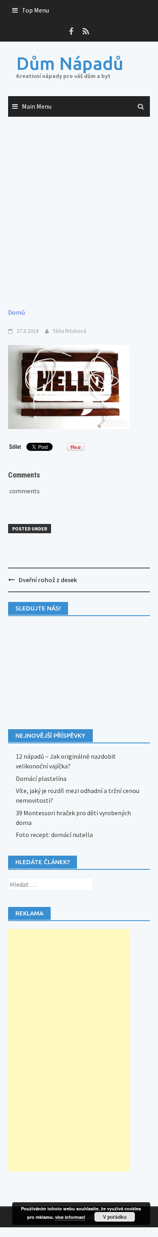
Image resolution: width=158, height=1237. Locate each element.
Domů (16, 312)
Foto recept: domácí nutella (54, 835)
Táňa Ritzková (69, 330)
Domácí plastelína (41, 778)
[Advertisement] (79, 212)
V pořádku (114, 1216)
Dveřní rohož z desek (48, 580)
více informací (70, 1217)
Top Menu (35, 10)
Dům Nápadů (70, 63)
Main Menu (36, 106)
